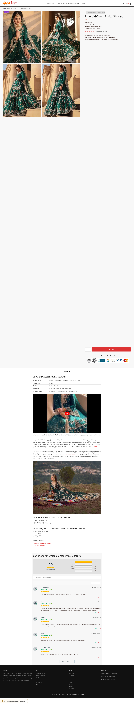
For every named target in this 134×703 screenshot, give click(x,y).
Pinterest (71, 684)
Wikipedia (71, 688)
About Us (38, 680)
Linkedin (71, 682)
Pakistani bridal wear (70, 455)
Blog (37, 684)
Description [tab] (67, 371)
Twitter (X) (71, 686)
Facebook (71, 673)
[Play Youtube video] (67, 413)
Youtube (71, 678)
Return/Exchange (40, 675)
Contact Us (39, 682)
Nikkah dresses (13, 8)
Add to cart (111, 349)
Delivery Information (41, 673)
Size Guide (38, 678)
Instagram (71, 675)
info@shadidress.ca (110, 676)
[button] (129, 3)
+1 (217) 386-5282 (112, 673)
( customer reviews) (101, 31)
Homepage (5, 8)
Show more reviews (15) (67, 661)
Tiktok (70, 680)
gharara (95, 446)
